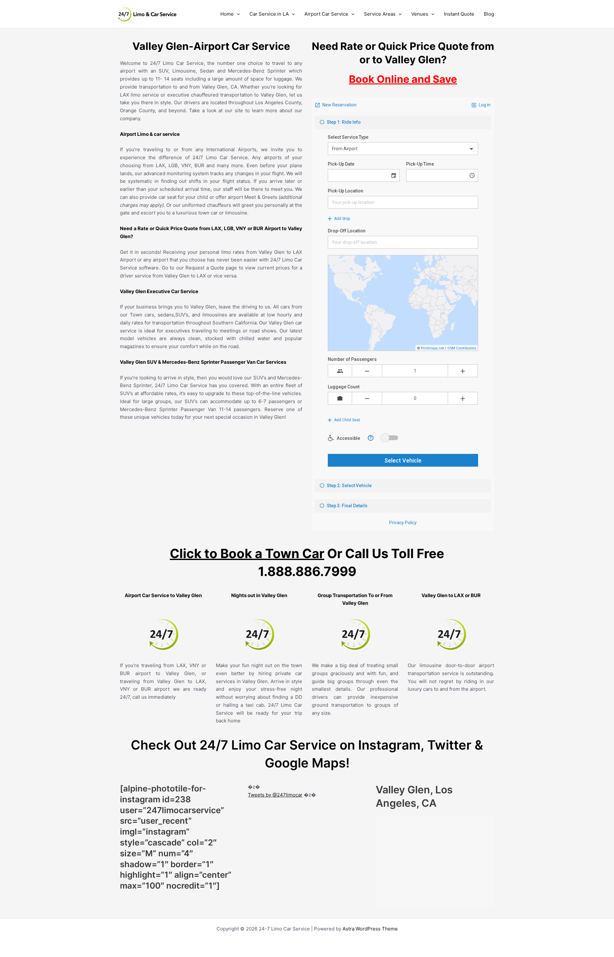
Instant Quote (459, 14)
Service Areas (380, 14)
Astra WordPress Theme (370, 929)
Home (227, 14)
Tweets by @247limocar (275, 795)
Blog (489, 14)
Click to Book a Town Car (247, 553)
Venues (419, 14)
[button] (237, 14)
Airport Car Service (326, 14)
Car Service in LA (269, 14)
